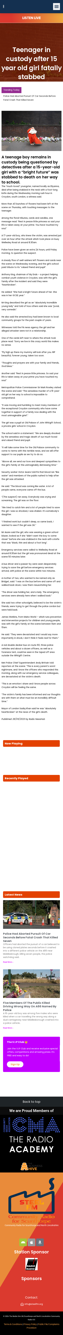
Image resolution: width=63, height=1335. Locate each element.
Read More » (8, 962)
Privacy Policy (30, 1324)
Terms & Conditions (13, 1324)
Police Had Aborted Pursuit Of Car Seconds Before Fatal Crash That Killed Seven (30, 937)
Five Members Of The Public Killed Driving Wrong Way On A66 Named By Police (29, 1006)
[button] (56, 6)
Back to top (31, 1102)
